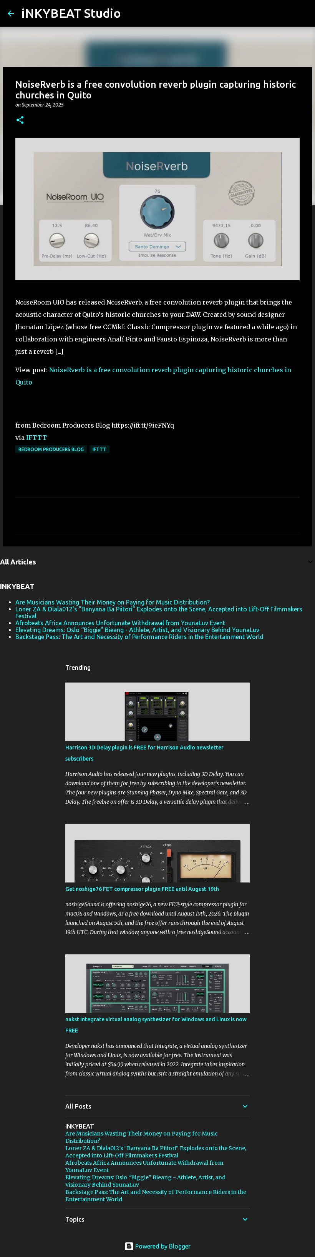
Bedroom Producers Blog (51, 449)
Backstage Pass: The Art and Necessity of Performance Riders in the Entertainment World (139, 636)
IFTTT (36, 437)
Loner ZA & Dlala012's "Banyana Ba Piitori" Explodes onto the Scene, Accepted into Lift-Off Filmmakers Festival (155, 1152)
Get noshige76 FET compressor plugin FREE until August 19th (142, 889)
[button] (20, 120)
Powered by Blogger (162, 1246)
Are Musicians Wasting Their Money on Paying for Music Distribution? (112, 602)
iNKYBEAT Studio (71, 13)
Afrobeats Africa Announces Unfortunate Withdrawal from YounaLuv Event (120, 622)
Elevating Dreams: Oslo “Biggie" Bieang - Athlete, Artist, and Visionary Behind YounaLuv (137, 629)
